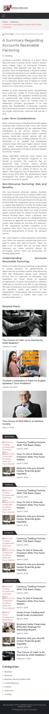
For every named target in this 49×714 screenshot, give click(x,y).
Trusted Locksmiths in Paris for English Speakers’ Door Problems (24, 382)
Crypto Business (11, 683)
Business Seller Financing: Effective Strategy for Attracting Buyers (31, 627)
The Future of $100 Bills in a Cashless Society (23, 422)
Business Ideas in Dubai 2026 (17, 679)
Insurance (8, 691)
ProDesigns (32, 709)
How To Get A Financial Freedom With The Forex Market (31, 457)
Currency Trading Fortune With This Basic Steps (31, 443)
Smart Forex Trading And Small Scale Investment (31, 613)
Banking (9, 56)
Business (8, 675)
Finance (8, 687)
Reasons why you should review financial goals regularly (30, 471)
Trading (8, 694)
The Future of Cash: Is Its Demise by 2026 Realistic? (22, 341)
